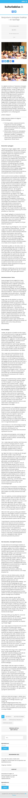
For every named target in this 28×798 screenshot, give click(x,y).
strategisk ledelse (7, 723)
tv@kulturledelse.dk (5, 778)
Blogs (4, 719)
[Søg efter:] (14, 737)
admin (14, 29)
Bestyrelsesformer (19, 716)
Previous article (14, 728)
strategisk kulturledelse (15, 719)
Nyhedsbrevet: (5, 743)
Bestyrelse (8, 716)
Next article (14, 729)
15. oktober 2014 (14, 26)
